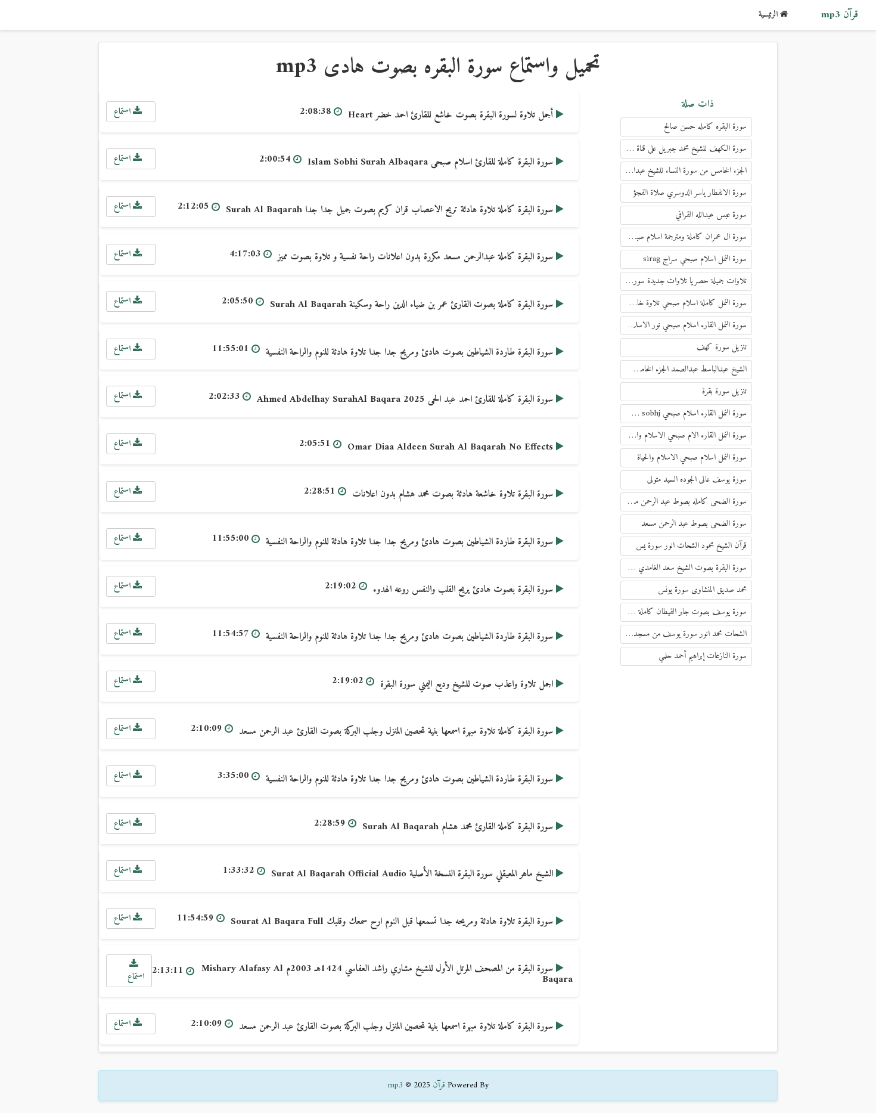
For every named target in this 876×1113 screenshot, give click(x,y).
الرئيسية (769, 14)
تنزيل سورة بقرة (724, 391)
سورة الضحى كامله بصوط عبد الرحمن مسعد (685, 501)
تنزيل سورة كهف (722, 347)
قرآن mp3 (839, 15)
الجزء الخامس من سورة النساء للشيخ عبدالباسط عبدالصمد (683, 170)
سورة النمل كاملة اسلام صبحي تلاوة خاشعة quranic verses (683, 303)
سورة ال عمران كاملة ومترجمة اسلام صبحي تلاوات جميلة (683, 237)
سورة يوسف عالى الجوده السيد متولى (697, 479)
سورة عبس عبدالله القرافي (711, 214)
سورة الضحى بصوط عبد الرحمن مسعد (694, 523)
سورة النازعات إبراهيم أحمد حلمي (702, 656)
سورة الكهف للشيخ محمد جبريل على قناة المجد (685, 148)
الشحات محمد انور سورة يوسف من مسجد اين (685, 634)
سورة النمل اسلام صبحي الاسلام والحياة (692, 457)
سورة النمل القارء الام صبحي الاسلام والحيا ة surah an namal (683, 435)
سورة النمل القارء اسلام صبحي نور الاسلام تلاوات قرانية (683, 325)
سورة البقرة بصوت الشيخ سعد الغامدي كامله (683, 567)
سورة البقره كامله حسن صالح (705, 126)
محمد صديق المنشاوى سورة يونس (702, 589)
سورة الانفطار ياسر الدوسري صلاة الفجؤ (690, 192)
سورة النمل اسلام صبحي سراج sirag (695, 259)
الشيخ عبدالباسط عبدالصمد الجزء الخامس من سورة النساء (683, 369)
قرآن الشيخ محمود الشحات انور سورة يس (691, 545)
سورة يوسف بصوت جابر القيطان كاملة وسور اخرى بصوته (683, 611)
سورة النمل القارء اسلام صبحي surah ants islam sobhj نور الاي (683, 413)
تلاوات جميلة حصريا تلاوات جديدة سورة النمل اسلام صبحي (683, 281)
